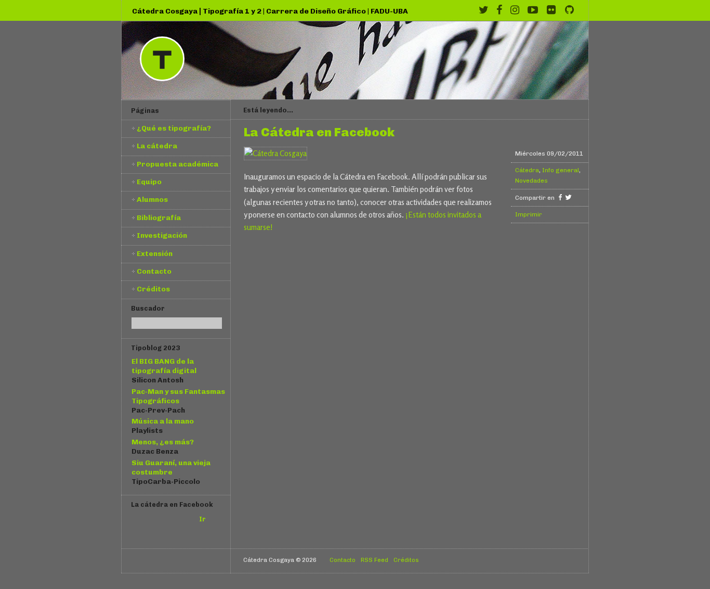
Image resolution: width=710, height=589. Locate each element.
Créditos (153, 289)
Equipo (149, 181)
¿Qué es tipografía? (174, 128)
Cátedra (527, 170)
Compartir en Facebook (560, 197)
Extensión (155, 253)
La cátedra (157, 146)
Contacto (154, 271)
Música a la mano (163, 421)
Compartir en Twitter (568, 197)
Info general (560, 170)
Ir (202, 519)
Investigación (162, 235)
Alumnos (152, 199)
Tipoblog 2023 (155, 348)
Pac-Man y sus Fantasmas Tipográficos (178, 396)
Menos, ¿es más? (163, 442)
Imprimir (528, 214)
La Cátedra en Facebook (319, 132)
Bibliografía (159, 217)
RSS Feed (374, 560)
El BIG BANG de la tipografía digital (164, 366)
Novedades (531, 180)
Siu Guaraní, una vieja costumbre (171, 467)
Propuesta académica (177, 164)
